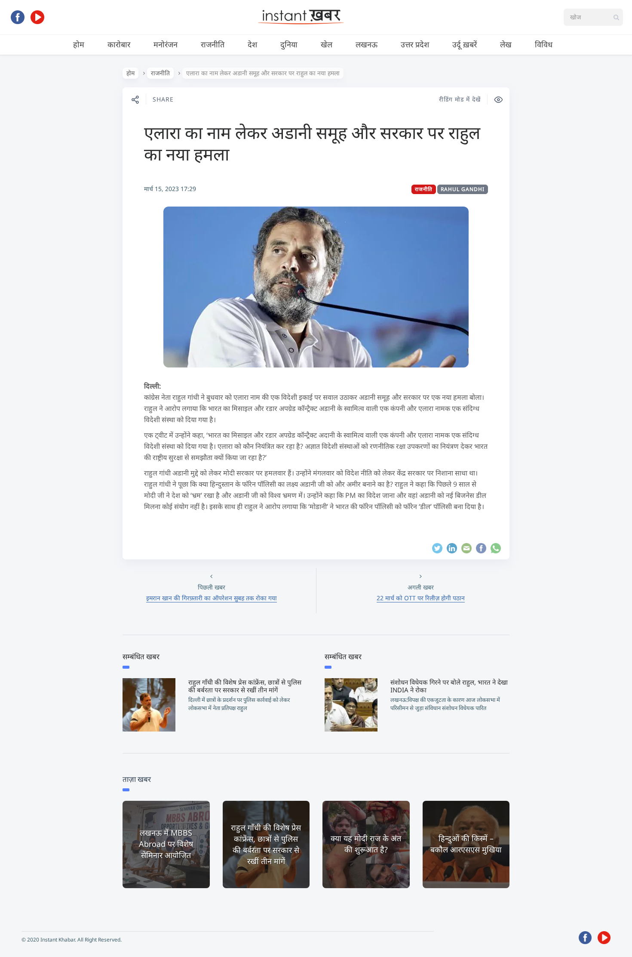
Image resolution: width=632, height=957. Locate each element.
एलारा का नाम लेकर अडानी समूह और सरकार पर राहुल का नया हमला (312, 143)
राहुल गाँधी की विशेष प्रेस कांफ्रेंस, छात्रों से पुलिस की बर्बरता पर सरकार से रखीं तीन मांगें (244, 686)
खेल (326, 44)
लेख (506, 44)
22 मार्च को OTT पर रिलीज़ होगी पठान (421, 598)
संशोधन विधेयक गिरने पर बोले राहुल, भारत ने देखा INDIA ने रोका (449, 686)
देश (252, 44)
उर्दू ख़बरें (464, 44)
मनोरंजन (165, 44)
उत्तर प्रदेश (415, 44)
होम (78, 44)
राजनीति (212, 44)
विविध (543, 44)
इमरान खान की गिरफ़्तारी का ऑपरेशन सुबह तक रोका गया (211, 598)
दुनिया (289, 44)
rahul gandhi (463, 189)
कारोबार (118, 44)
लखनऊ (366, 44)
